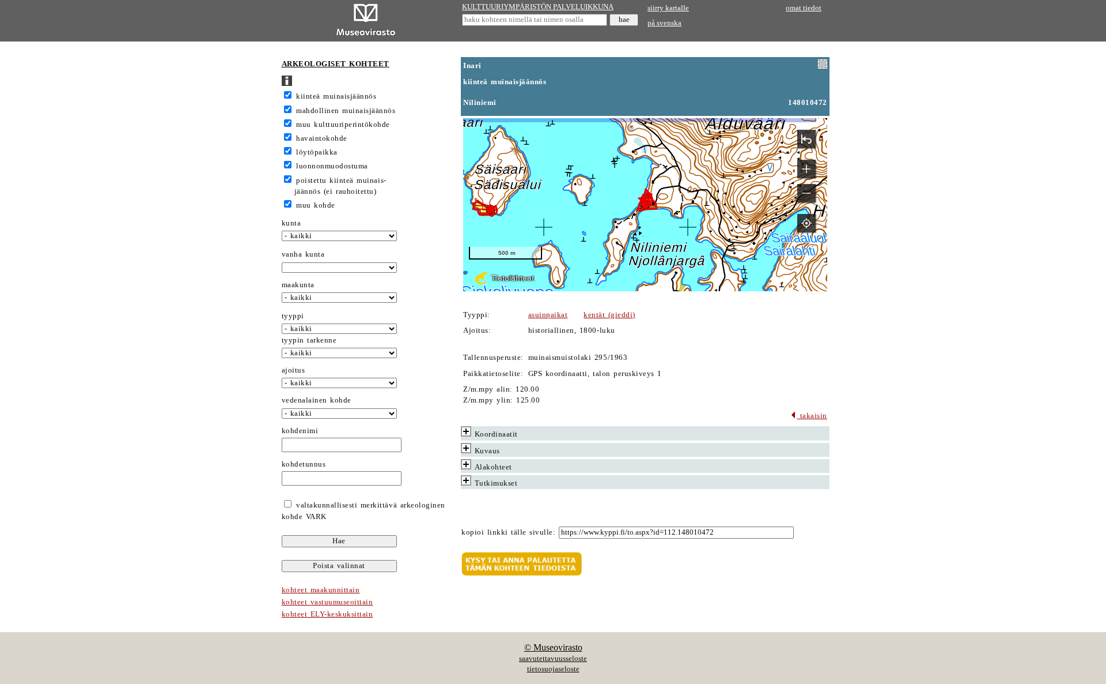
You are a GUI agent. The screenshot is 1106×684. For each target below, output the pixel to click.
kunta (291, 223)
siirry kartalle (668, 8)
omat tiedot (803, 8)
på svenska (664, 23)
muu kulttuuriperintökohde (343, 125)
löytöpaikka (317, 152)
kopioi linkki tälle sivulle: (508, 532)
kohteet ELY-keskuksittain (327, 614)
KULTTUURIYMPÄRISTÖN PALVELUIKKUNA (537, 7)
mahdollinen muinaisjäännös (345, 111)
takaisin (812, 416)
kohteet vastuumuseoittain (327, 602)
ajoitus (293, 370)
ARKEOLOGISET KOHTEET (335, 64)
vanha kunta (303, 254)
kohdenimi (300, 431)
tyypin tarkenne (309, 340)
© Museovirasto (553, 647)
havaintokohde (321, 138)
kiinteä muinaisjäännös (336, 96)
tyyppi (293, 316)
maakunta (298, 285)
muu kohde (315, 205)
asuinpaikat (548, 315)
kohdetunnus (304, 464)
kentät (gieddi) (609, 315)
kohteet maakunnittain (321, 590)
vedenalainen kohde (316, 400)
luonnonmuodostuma (332, 166)
